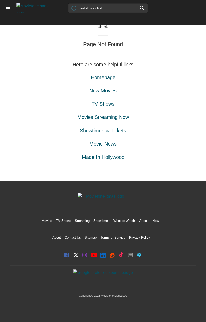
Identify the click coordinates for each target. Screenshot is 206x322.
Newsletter (130, 255)
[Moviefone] (35, 8)
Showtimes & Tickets (103, 130)
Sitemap (91, 237)
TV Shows (103, 104)
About (56, 237)
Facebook (67, 255)
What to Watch (124, 221)
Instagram (85, 255)
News (156, 221)
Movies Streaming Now (103, 117)
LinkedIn (103, 255)
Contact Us (73, 237)
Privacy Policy (139, 237)
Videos (144, 221)
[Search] (142, 7)
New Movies (103, 90)
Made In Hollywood (103, 157)
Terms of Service (112, 237)
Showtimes (101, 221)
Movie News (103, 144)
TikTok (121, 255)
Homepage (103, 77)
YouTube (94, 256)
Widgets (139, 255)
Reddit (112, 255)
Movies (47, 221)
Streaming (82, 221)
